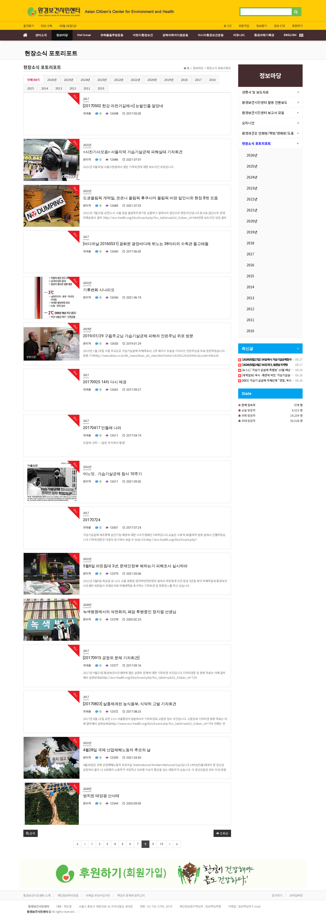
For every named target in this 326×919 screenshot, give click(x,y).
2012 (72, 88)
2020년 (152, 80)
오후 (77, 911)
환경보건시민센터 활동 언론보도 (264, 102)
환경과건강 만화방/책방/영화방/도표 (268, 133)
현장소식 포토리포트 (51, 53)
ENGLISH (290, 35)
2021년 (135, 80)
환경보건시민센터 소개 (36, 895)
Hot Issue (84, 35)
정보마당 (62, 35)
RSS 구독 (46, 26)
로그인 (227, 26)
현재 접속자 (248, 405)
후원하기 (297, 26)
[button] (30, 833)
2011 (87, 88)
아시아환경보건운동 (211, 35)
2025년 (68, 80)
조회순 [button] (223, 833)
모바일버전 (296, 895)
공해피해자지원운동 (175, 35)
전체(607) (33, 80)
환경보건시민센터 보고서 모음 (263, 112)
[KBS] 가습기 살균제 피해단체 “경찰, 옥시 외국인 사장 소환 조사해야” (283, 380)
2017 (198, 80)
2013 (58, 88)
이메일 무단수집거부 (98, 895)
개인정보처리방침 (68, 895)
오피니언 (248, 123)
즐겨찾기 (28, 26)
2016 (212, 80)
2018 (184, 80)
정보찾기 (261, 26)
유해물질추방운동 (111, 35)
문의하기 (277, 895)
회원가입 (244, 26)
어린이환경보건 (143, 35)
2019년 (169, 80)
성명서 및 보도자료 (255, 92)
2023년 (102, 80)
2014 (44, 88)
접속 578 (279, 26)
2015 (30, 88)
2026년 (52, 80)
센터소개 (41, 35)
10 (161, 844)
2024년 (85, 80)
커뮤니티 (239, 35)
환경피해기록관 (264, 35)
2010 (101, 88)
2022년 (118, 80)
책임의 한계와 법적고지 (131, 895)
